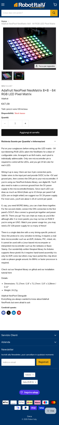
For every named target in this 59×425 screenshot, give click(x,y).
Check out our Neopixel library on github (19, 269)
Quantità (5, 118)
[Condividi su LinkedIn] (14, 313)
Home (4, 21)
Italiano (28, 375)
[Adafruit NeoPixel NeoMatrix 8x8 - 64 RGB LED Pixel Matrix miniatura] (7, 75)
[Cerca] (54, 13)
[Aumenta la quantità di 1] (25, 123)
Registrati (43, 362)
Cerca (29, 416)
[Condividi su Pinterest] (19, 313)
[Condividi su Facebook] (3, 313)
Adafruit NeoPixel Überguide (14, 296)
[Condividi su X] (9, 313)
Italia (28, 382)
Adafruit (4, 98)
